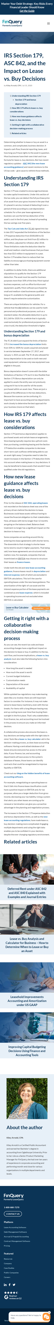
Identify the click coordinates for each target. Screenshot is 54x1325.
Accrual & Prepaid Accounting (16, 1236)
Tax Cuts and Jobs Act (18, 228)
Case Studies (9, 1268)
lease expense (26, 592)
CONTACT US (13, 1214)
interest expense (12, 574)
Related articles (19, 133)
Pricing (7, 1246)
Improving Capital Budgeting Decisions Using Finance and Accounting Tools (27, 1051)
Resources (8, 1259)
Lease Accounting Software (15, 1227)
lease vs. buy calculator (30, 739)
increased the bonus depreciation (25, 344)
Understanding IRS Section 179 (26, 95)
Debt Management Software (15, 1232)
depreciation (40, 571)
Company (8, 1263)
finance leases (23, 562)
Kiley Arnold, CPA (13, 85)
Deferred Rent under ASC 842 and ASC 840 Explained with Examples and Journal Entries (27, 893)
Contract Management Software (17, 1241)
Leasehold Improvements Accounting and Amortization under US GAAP (27, 1001)
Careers (7, 1277)
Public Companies (11, 1272)
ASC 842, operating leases (36, 503)
